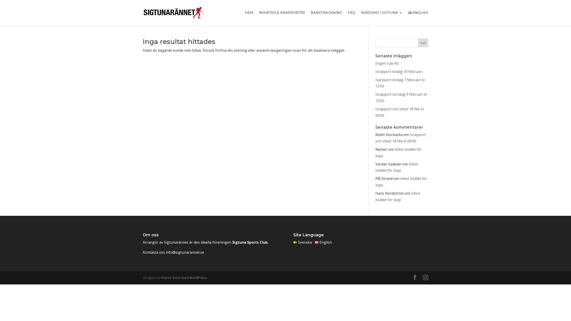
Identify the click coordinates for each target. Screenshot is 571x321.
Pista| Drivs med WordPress (184, 278)
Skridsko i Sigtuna (379, 13)
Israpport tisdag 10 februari (398, 71)
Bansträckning (326, 13)
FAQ (351, 13)
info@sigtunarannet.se (185, 252)
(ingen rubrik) (387, 63)
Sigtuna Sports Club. (250, 242)
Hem (249, 13)
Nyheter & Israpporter (282, 13)
